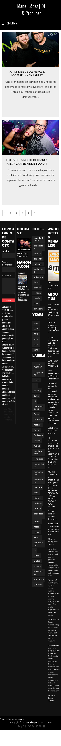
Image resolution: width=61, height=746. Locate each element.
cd (35, 385)
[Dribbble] (36, 726)
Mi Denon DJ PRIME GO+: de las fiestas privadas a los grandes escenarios (7, 314)
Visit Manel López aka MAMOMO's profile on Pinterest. (8, 414)
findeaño (38, 435)
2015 (36, 349)
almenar (38, 258)
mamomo (21, 272)
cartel (36, 380)
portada (38, 503)
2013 (36, 339)
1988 (36, 323)
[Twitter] (29, 726)
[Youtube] (40, 726)
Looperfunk (38, 373)
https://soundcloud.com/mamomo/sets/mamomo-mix (53, 529)
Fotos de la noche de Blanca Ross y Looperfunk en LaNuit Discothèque (26, 163)
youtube (38, 584)
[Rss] (18, 726)
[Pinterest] (33, 726)
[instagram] (44, 726)
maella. (37, 298)
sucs (36, 303)
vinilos (37, 560)
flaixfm (37, 440)
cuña (36, 395)
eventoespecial (38, 407)
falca (36, 414)
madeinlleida (39, 465)
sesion (37, 537)
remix (36, 532)
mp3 (36, 492)
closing (37, 390)
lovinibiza (38, 458)
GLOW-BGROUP (38, 365)
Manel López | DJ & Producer (31, 9)
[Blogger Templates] (55, 211)
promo (37, 521)
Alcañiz (37, 253)
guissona (38, 277)
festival (37, 424)
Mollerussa (38, 270)
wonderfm (39, 579)
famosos (38, 419)
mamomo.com (17, 719)
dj (35, 401)
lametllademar (38, 239)
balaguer (38, 264)
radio (36, 526)
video (36, 555)
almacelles (38, 247)
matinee (38, 487)
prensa (37, 508)
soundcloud (38, 544)
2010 (36, 328)
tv (35, 550)
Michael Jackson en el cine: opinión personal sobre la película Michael (8, 398)
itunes (37, 445)
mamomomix (38, 473)
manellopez (38, 481)
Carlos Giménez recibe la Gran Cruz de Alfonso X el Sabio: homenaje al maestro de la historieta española (8, 377)
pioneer (37, 498)
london (37, 292)
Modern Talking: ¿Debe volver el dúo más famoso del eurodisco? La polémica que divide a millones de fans (8, 354)
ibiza (36, 282)
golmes (37, 287)
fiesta (36, 430)
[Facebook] (26, 726)
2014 (36, 344)
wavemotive (38, 572)
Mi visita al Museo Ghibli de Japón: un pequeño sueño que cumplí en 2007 (8, 333)
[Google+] (22, 726)
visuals (37, 566)
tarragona (38, 308)
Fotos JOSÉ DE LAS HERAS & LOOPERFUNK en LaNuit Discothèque (27, 75)
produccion (38, 515)
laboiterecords (38, 452)
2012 (36, 334)
